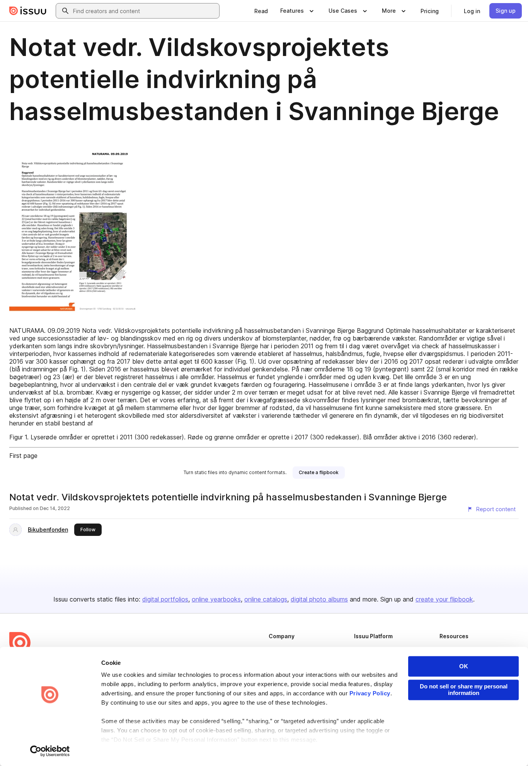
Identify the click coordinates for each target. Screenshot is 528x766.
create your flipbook (444, 599)
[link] (261, 11)
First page (23, 455)
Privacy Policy (369, 693)
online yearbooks (216, 599)
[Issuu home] (27, 11)
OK (463, 666)
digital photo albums (319, 599)
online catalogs (265, 599)
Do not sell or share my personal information (464, 689)
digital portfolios (165, 599)
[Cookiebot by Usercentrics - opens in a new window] (50, 751)
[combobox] (144, 10)
